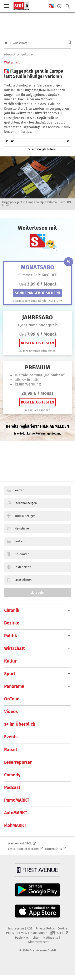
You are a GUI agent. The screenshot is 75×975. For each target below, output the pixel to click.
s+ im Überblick (19, 724)
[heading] (37, 74)
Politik (10, 635)
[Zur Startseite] (6, 43)
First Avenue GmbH (43, 950)
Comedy (12, 775)
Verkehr (20, 541)
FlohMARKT (15, 825)
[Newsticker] (59, 6)
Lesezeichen (23, 580)
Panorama (14, 686)
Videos (11, 711)
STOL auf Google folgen (40, 149)
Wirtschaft (20, 43)
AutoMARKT (15, 812)
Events (11, 737)
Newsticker (22, 528)
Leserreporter (18, 762)
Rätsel (10, 749)
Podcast (12, 787)
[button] (69, 42)
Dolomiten (22, 554)
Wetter (19, 490)
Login (40, 592)
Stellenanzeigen (26, 503)
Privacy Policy (45, 928)
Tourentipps (53, 849)
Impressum (16, 928)
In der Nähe (23, 567)
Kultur (10, 661)
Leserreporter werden (23, 849)
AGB (29, 928)
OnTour (11, 699)
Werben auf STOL (20, 843)
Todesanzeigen (25, 516)
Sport (9, 673)
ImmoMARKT (16, 800)
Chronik (11, 610)
